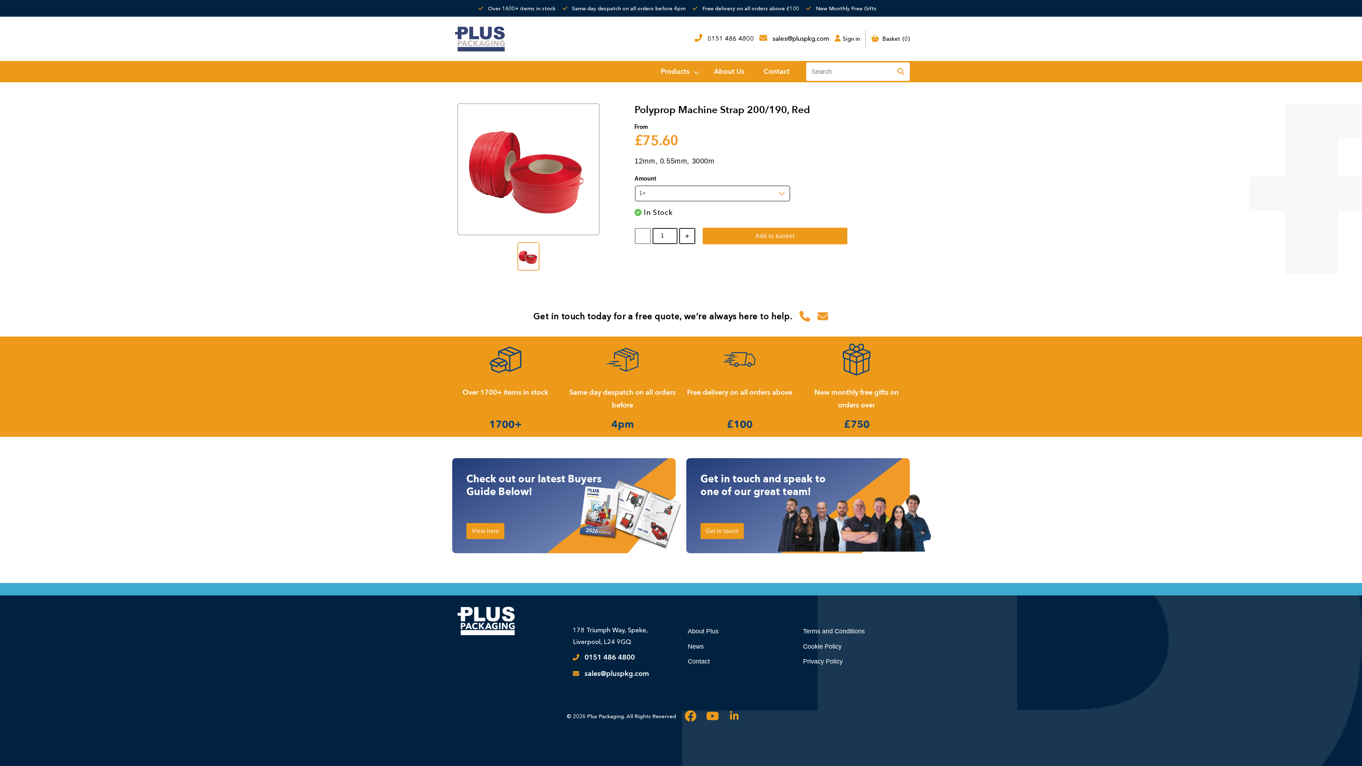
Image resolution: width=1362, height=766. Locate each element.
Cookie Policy (822, 646)
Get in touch (722, 531)
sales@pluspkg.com (801, 39)
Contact (699, 661)
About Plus (703, 631)
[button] (680, 71)
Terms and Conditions (834, 631)
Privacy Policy (823, 661)
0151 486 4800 (731, 39)
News (696, 646)
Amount (645, 179)
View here (485, 531)
